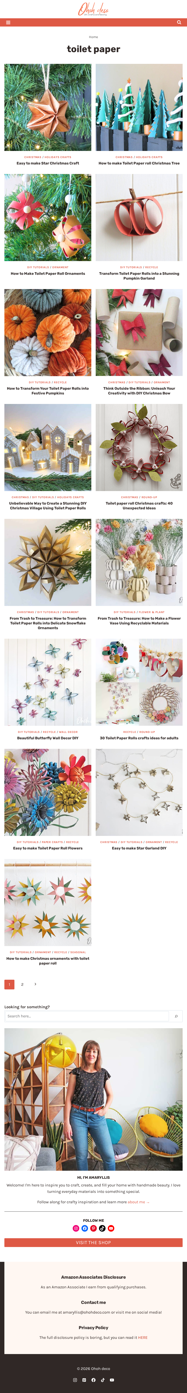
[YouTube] (112, 1380)
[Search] (176, 1016)
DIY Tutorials (38, 267)
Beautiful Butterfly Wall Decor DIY (48, 738)
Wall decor (68, 732)
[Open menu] (8, 22)
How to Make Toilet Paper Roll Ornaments (48, 273)
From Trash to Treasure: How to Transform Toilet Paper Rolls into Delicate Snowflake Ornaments (48, 623)
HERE (143, 1337)
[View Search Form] (179, 22)
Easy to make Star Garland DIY (139, 848)
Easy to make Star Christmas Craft (48, 163)
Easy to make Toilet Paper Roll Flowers (48, 848)
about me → (139, 1202)
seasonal (78, 952)
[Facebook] (93, 1380)
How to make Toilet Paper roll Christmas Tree (139, 163)
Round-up (149, 497)
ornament (60, 267)
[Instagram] (75, 1380)
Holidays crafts (58, 157)
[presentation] (47, 107)
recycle (151, 267)
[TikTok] (103, 1380)
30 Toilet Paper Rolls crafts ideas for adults (139, 738)
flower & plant (152, 612)
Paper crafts (52, 842)
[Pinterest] (84, 1380)
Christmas (32, 157)
